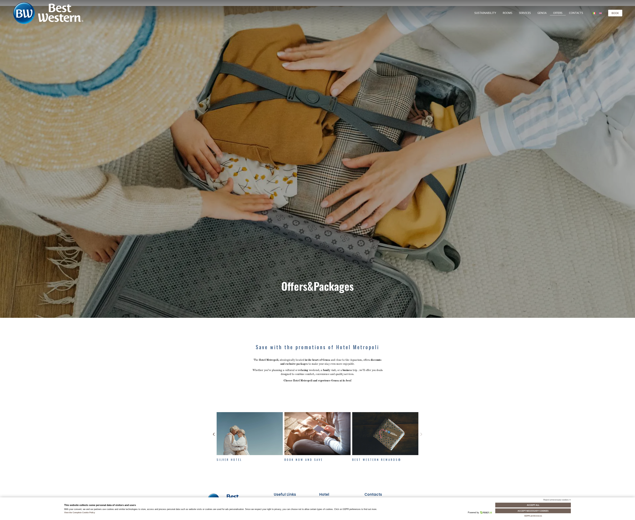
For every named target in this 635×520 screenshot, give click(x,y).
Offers (557, 13)
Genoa (542, 13)
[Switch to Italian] (594, 13)
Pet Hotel (294, 460)
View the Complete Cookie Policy (79, 512)
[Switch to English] (600, 13)
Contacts (576, 13)
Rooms (507, 13)
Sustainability (485, 13)
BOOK (615, 13)
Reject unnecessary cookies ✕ (557, 500)
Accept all (533, 505)
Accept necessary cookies (533, 511)
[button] (214, 434)
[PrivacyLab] (485, 512)
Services (525, 13)
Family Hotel (365, 460)
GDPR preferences (533, 516)
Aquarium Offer (232, 460)
